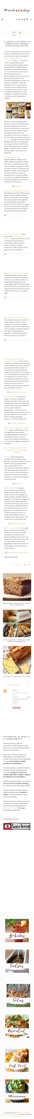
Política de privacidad (10, 1114)
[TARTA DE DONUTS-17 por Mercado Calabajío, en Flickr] (17, 524)
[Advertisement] (17, 853)
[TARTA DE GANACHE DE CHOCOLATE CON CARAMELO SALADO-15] (17, 450)
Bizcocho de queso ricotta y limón (17, 676)
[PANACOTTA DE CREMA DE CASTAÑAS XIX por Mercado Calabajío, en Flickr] (17, 347)
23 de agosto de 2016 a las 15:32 (21, 694)
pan (19, 60)
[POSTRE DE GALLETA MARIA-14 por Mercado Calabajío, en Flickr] (17, 553)
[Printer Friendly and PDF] (28, 564)
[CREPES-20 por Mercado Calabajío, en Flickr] (17, 484)
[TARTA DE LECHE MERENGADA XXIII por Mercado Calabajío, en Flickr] (17, 305)
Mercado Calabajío (22, 1112)
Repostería (7, 139)
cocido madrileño (10, 58)
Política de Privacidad (10, 808)
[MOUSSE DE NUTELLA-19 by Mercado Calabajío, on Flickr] (17, 392)
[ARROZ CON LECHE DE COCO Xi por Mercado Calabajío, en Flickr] (17, 261)
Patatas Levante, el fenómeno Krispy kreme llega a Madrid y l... (17, 640)
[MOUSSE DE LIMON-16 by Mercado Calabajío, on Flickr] (17, 423)
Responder (17, 708)
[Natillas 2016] (17, 186)
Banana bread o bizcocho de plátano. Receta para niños (17, 604)
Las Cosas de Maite (17, 1116)
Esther (15, 691)
